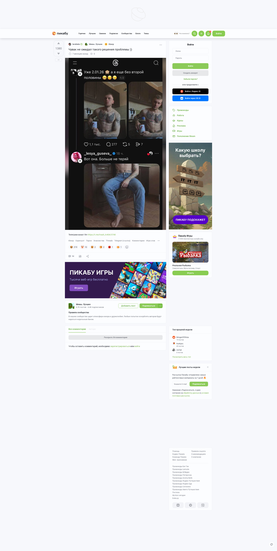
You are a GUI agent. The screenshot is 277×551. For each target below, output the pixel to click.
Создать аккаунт (190, 73)
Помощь (175, 451)
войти (137, 346)
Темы (146, 33)
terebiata (76, 44)
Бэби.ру (175, 498)
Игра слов (150, 241)
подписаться (198, 384)
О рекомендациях (198, 454)
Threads (109, 241)
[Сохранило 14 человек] (80, 256)
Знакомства (98, 241)
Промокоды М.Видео (180, 472)
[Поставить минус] (58, 53)
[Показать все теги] (159, 240)
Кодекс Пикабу (178, 454)
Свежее (102, 33)
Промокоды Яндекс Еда (182, 484)
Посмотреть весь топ (181, 357)
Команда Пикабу (179, 457)
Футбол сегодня (178, 495)
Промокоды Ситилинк (181, 487)
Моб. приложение (179, 460)
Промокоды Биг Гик (180, 466)
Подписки (113, 33)
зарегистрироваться (120, 346)
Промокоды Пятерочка (182, 475)
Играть (190, 273)
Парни (89, 241)
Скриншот (79, 241)
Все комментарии (77, 329)
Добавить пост (128, 306)
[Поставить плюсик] (58, 43)
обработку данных (191, 393)
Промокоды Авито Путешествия (185, 490)
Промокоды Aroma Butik (182, 478)
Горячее (81, 33)
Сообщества (126, 33)
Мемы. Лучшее (83, 304)
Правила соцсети (198, 451)
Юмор (71, 241)
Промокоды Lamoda (180, 469)
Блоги (137, 33)
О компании (196, 457)
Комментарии (138, 241)
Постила (175, 492)
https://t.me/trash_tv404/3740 (102, 234)
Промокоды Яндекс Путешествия (186, 481)
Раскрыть (115, 337)
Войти (219, 33)
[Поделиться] (87, 256)
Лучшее (92, 33)
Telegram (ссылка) (122, 241)
